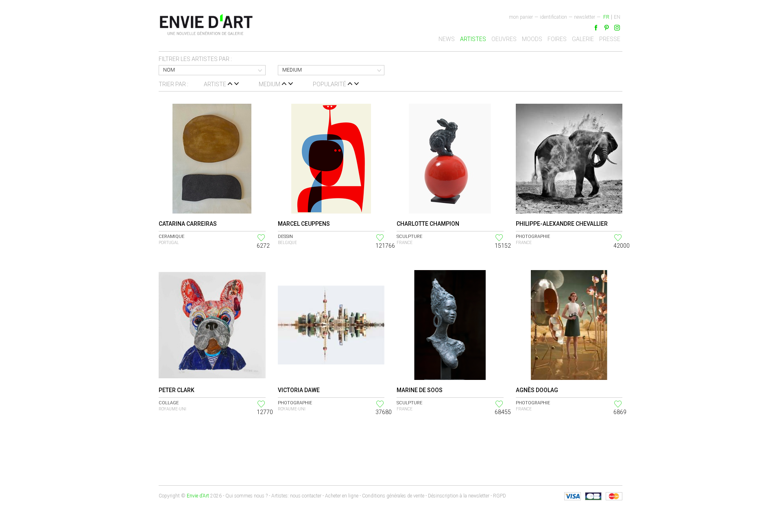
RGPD (499, 496)
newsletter (584, 17)
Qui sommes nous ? (246, 496)
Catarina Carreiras (188, 223)
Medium (292, 70)
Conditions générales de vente (393, 496)
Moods (532, 39)
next (164, 440)
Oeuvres (504, 39)
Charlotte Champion (428, 223)
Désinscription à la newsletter (458, 496)
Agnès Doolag (537, 390)
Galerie (583, 39)
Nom (169, 70)
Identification (553, 17)
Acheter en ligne (341, 496)
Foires (557, 39)
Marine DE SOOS (420, 390)
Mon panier (521, 17)
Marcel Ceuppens (304, 223)
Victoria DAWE (299, 390)
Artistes (473, 39)
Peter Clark (176, 390)
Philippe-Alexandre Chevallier (562, 223)
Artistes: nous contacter (296, 496)
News (446, 39)
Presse (609, 39)
